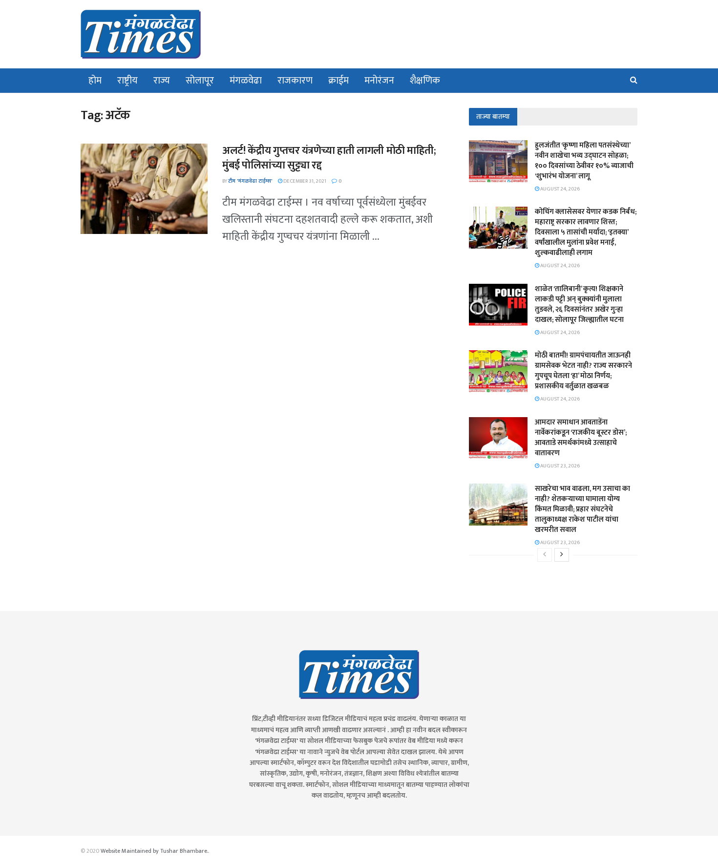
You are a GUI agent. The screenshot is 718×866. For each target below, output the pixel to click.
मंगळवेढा (246, 80)
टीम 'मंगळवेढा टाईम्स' (250, 181)
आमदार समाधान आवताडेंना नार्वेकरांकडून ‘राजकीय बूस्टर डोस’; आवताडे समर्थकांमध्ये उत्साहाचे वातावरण (581, 437)
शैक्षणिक (425, 80)
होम (95, 80)
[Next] (561, 555)
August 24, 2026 (559, 189)
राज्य (161, 80)
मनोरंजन (379, 80)
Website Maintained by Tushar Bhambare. (154, 851)
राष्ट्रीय (127, 80)
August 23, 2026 (559, 466)
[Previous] (544, 555)
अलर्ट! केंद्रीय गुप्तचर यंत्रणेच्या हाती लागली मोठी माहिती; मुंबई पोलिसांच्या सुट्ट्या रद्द (329, 158)
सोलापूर (200, 80)
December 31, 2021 (304, 181)
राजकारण (295, 80)
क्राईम (338, 80)
